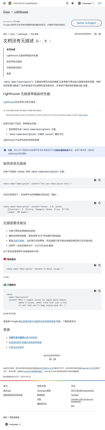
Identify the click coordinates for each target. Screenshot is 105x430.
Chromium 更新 (44, 390)
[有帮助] (96, 34)
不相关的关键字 (16, 347)
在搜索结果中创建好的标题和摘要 (25, 342)
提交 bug (7, 390)
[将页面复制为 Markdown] (45, 41)
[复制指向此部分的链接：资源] (12, 330)
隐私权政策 (14, 417)
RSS (72, 406)
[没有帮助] (100, 34)
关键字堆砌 (18, 240)
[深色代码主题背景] (95, 180)
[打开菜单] (4, 3)
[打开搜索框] (67, 3)
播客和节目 (42, 403)
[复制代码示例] (99, 180)
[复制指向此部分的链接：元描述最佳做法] (29, 223)
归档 (39, 399)
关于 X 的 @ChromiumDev (82, 390)
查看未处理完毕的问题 (12, 395)
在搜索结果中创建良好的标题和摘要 (38, 321)
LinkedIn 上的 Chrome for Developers (82, 400)
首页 (5, 34)
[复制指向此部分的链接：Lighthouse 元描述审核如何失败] (53, 94)
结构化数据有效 (62, 150)
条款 (5, 417)
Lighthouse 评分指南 (17, 153)
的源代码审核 (23, 337)
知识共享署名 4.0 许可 (46, 368)
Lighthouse (21, 12)
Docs (6, 12)
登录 (100, 3)
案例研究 (41, 395)
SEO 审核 (34, 34)
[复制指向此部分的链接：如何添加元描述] (29, 163)
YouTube (74, 395)
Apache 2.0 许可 (88, 368)
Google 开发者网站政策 (32, 371)
